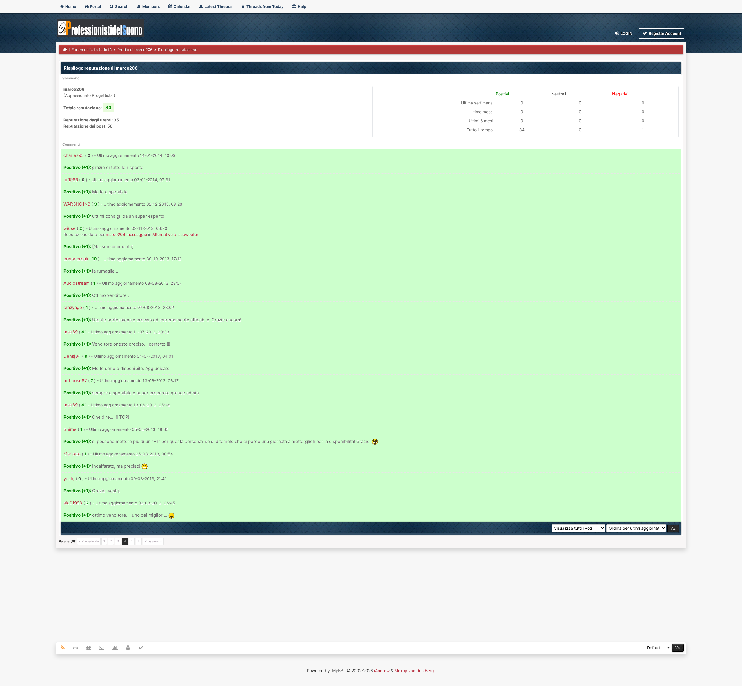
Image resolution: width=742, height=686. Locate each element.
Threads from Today (264, 6)
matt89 (70, 332)
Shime (70, 429)
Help (301, 6)
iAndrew (382, 670)
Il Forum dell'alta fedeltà (90, 49)
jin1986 (70, 179)
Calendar (182, 6)
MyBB (337, 670)
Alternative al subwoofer (175, 234)
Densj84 (72, 356)
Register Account (664, 33)
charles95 (73, 155)
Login (626, 33)
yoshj (68, 478)
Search (121, 6)
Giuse (69, 228)
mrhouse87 (75, 380)
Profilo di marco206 (134, 49)
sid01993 (72, 503)
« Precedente (89, 541)
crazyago (72, 307)
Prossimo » (153, 541)
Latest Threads (218, 6)
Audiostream (76, 283)
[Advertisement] (371, 591)
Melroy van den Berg (414, 670)
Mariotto (72, 454)
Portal (95, 6)
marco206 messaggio (126, 234)
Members (150, 6)
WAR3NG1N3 (76, 204)
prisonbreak (75, 259)
